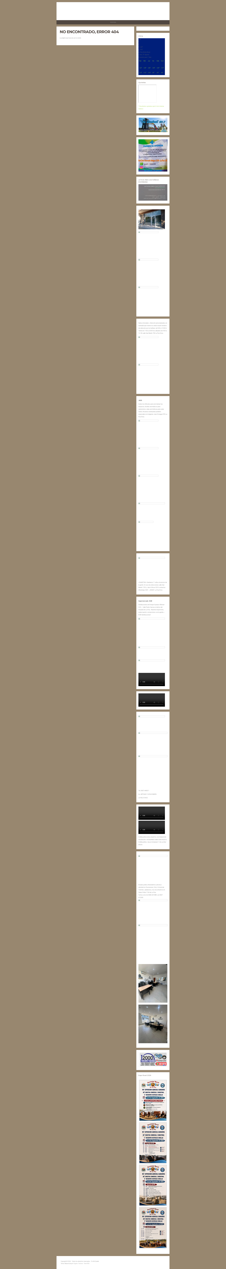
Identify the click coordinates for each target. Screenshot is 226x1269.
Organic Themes (78, 1263)
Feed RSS (86, 1263)
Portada (113, 22)
